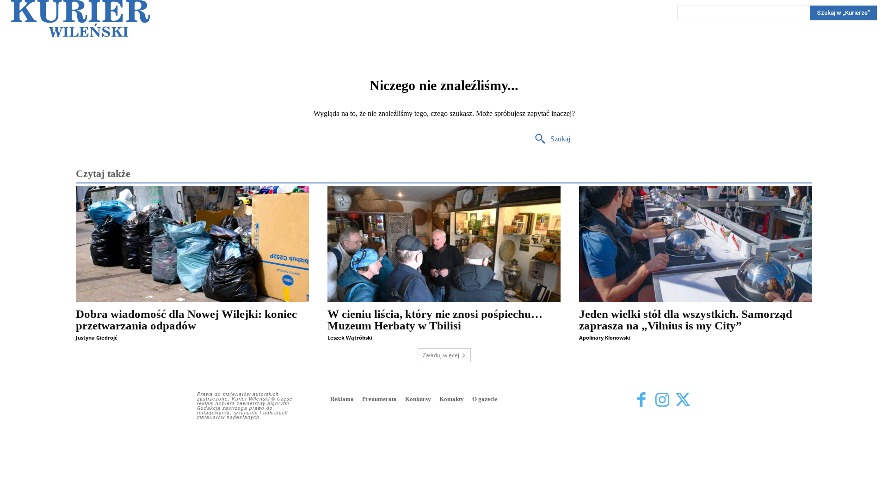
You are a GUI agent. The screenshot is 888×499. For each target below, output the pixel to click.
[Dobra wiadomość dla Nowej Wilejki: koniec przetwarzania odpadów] (192, 244)
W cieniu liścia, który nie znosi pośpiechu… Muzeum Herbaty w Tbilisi (435, 320)
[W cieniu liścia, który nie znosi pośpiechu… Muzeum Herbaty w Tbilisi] (444, 244)
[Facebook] (641, 400)
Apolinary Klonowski (604, 337)
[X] (683, 400)
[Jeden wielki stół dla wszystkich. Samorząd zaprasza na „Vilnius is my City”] (695, 244)
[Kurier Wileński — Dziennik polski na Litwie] (80, 18)
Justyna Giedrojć (96, 337)
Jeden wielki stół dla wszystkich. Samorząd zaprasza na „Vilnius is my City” (685, 320)
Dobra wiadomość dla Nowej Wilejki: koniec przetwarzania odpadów (186, 320)
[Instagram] (662, 400)
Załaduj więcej (441, 355)
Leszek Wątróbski (349, 337)
